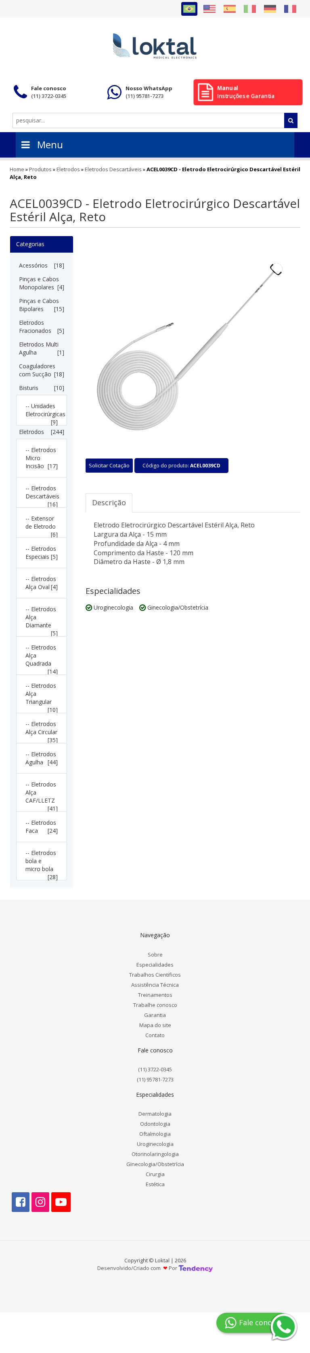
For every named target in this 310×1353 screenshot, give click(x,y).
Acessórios (41, 265)
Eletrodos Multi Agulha (41, 348)
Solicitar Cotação (109, 465)
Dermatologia (155, 1113)
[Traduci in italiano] (250, 9)
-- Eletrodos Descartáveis (42, 493)
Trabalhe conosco (155, 1005)
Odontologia (155, 1123)
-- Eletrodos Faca (41, 826)
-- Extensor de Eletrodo (41, 524)
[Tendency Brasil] (195, 1268)
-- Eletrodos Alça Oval (41, 583)
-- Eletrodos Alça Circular (41, 729)
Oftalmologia (155, 1133)
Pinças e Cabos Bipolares (41, 305)
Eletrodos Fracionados (41, 326)
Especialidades (155, 964)
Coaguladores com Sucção (41, 370)
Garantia (155, 1015)
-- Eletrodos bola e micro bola (41, 862)
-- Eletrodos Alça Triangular (41, 695)
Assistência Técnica (155, 984)
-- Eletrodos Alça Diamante (41, 618)
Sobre (155, 954)
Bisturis (41, 388)
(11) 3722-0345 (155, 1069)
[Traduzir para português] (189, 9)
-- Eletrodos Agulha (41, 758)
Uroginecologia (155, 1144)
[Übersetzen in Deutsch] (270, 9)
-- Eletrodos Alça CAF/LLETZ (41, 793)
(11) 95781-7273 (155, 1079)
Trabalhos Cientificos (155, 974)
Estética (155, 1184)
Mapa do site (155, 1025)
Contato (155, 1035)
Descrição (109, 502)
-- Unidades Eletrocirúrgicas (43, 411)
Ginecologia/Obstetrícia (155, 1164)
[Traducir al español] (230, 9)
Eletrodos (41, 432)
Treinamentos (155, 994)
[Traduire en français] (290, 9)
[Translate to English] (209, 9)
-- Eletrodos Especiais (41, 552)
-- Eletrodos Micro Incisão (41, 458)
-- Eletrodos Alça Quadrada (41, 656)
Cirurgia (155, 1174)
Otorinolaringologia (155, 1154)
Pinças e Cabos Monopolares (41, 283)
